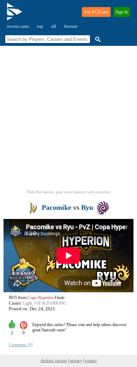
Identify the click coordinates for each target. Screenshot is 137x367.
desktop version (54, 360)
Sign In (122, 12)
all (53, 26)
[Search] (97, 39)
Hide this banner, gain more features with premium (68, 192)
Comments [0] (21, 344)
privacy (76, 360)
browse (71, 26)
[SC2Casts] (15, 14)
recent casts (18, 26)
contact (91, 360)
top (40, 26)
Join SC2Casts (96, 12)
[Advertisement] (68, 120)
